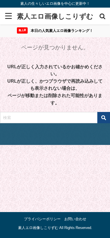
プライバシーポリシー (42, 219)
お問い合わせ (75, 219)
